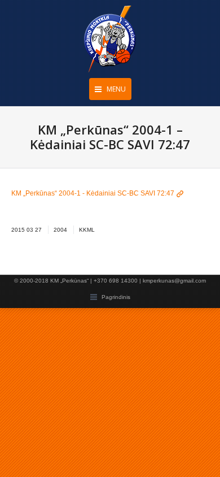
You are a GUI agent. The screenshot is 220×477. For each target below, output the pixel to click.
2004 (60, 230)
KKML (87, 230)
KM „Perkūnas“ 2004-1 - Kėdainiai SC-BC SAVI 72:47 (92, 193)
